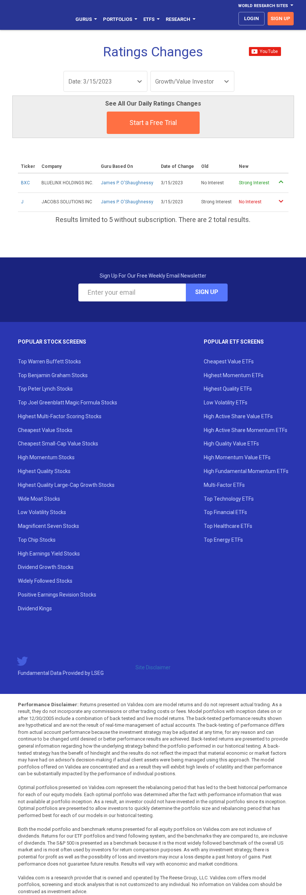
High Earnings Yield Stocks (49, 554)
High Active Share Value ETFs (238, 416)
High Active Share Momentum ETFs (245, 430)
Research (178, 19)
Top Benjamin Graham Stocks (53, 375)
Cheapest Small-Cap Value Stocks (58, 444)
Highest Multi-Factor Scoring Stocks (60, 416)
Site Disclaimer (153, 667)
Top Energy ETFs (223, 540)
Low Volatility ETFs (225, 403)
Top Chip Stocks (37, 540)
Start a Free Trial (153, 122)
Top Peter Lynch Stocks (45, 389)
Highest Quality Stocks (44, 471)
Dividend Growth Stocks (46, 567)
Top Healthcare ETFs (228, 526)
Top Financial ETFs (225, 512)
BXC (25, 182)
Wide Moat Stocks (39, 499)
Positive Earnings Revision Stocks (57, 595)
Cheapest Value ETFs (229, 361)
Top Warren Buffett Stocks (49, 361)
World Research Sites (263, 5)
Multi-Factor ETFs (224, 485)
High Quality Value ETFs (231, 444)
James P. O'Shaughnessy (127, 182)
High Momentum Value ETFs (237, 457)
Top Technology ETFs (229, 499)
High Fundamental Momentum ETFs (246, 471)
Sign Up (206, 291)
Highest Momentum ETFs (233, 375)
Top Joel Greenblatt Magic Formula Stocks (67, 403)
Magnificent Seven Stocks (48, 526)
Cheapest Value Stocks (45, 430)
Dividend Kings (35, 608)
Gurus (83, 19)
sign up (280, 18)
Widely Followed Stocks (45, 581)
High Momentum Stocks (46, 457)
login (251, 18)
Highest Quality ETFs (228, 389)
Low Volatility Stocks (42, 512)
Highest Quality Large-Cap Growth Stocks (66, 485)
